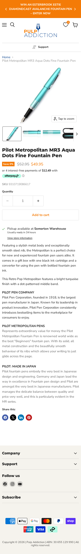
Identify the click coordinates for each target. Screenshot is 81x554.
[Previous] (6, 9)
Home (6, 57)
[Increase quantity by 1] (38, 201)
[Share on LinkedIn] (21, 417)
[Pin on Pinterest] (29, 417)
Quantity (7, 191)
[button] (12, 134)
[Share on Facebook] (5, 417)
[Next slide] (76, 133)
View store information (19, 238)
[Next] (74, 9)
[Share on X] (13, 417)
